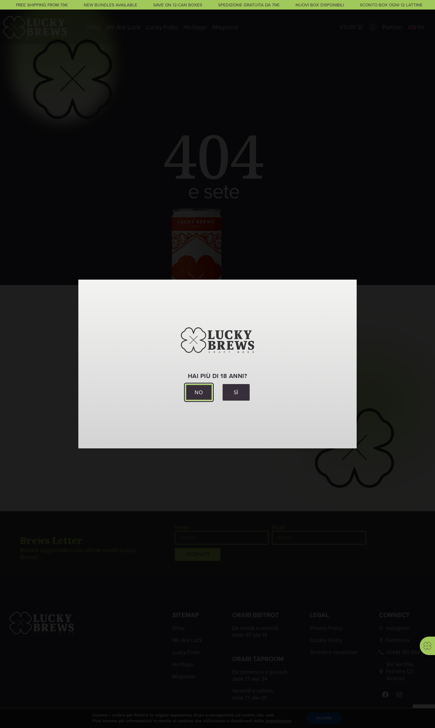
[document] (217, 364)
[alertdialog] (217, 5)
